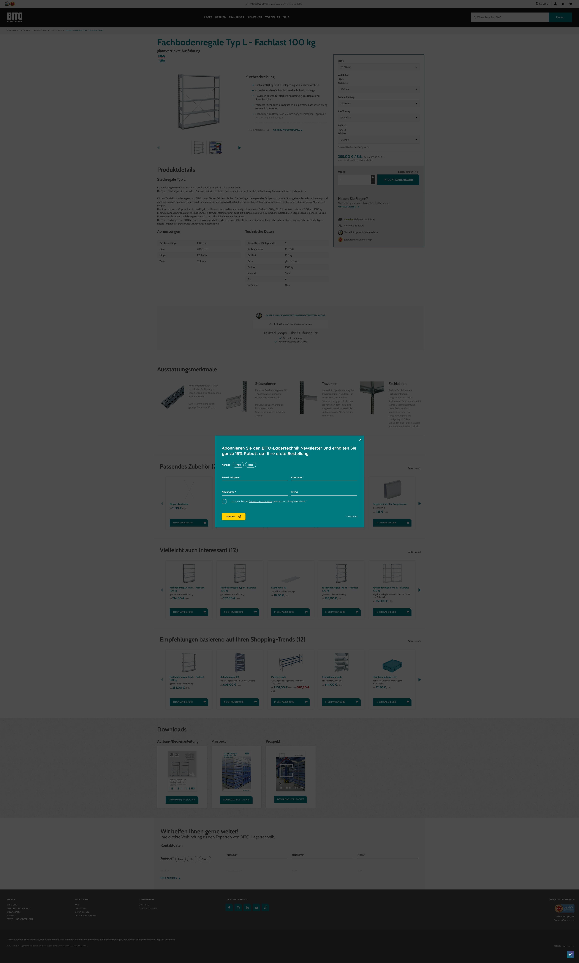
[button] (360, 439)
